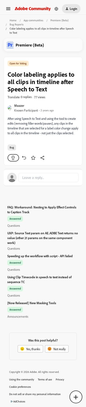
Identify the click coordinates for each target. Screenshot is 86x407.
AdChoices (19, 401)
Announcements (17, 316)
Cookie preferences (20, 386)
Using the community (21, 379)
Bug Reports (17, 24)
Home (13, 20)
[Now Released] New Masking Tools (31, 303)
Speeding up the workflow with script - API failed (40, 256)
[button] (8, 10)
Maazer (19, 105)
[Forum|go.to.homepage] (33, 8)
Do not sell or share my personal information (35, 394)
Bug (12, 147)
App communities (33, 20)
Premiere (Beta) (59, 20)
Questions (13, 225)
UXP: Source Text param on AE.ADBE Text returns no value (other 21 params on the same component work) (42, 238)
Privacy (60, 379)
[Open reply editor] (43, 177)
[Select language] (56, 8)
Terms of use (45, 379)
